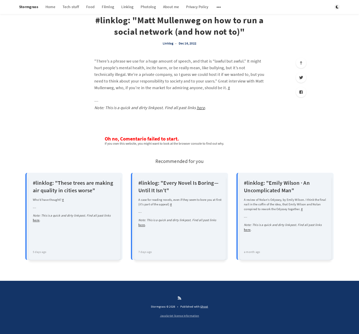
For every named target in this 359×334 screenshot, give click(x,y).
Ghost (204, 306)
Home (50, 6)
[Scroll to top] (301, 63)
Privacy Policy (197, 6)
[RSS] (179, 298)
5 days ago (39, 252)
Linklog (127, 6)
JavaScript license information (179, 316)
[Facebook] (301, 92)
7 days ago (145, 252)
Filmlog (108, 6)
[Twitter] (301, 77)
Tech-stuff (71, 6)
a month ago (252, 252)
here (201, 107)
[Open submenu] (218, 7)
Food (90, 6)
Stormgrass (28, 6)
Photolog (148, 6)
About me (171, 6)
